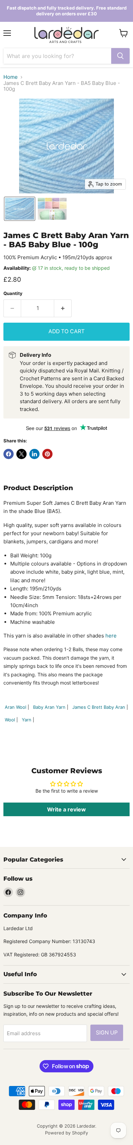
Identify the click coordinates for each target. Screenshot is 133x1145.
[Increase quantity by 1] (63, 308)
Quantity (13, 293)
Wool (10, 719)
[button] (19, 208)
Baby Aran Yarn (49, 707)
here (111, 635)
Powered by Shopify (66, 1132)
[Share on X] (21, 454)
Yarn (26, 719)
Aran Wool (15, 707)
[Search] (120, 56)
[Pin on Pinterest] (47, 454)
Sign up (107, 1032)
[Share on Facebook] (8, 454)
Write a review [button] (66, 809)
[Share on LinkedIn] (34, 454)
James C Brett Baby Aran (98, 707)
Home (10, 77)
